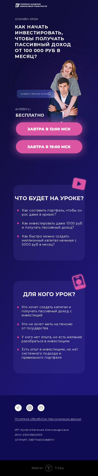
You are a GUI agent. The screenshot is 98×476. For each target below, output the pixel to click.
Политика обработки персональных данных (48, 419)
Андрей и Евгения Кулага (34, 94)
